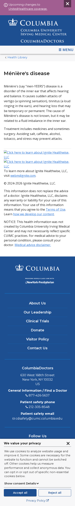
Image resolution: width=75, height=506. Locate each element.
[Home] (37, 30)
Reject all (54, 492)
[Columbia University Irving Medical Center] (37, 268)
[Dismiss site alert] (67, 3)
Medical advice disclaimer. (33, 245)
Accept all (20, 492)
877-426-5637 (39, 395)
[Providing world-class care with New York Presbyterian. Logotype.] (37, 281)
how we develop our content (33, 214)
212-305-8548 (39, 407)
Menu (67, 49)
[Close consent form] (68, 443)
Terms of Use (55, 209)
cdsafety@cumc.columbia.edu (39, 418)
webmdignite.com (23, 175)
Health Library (17, 57)
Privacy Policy (35, 500)
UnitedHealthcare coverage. (27, 9)
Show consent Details (20, 483)
